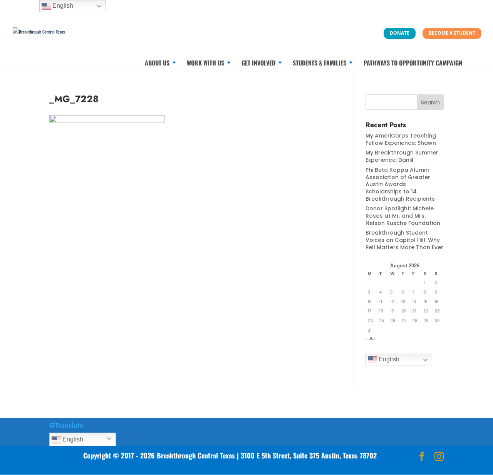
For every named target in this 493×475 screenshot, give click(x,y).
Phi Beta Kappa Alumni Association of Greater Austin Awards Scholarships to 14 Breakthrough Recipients (400, 184)
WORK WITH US (205, 63)
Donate (399, 33)
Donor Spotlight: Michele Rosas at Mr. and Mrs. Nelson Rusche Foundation (403, 216)
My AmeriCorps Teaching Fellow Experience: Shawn (401, 139)
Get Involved (258, 63)
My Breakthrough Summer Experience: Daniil (402, 156)
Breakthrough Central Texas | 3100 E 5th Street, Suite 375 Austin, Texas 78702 (267, 455)
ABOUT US (157, 63)
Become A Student (452, 33)
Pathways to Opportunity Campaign (413, 63)
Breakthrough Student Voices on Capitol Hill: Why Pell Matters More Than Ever (404, 240)
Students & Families (319, 63)
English (388, 359)
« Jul (370, 338)
